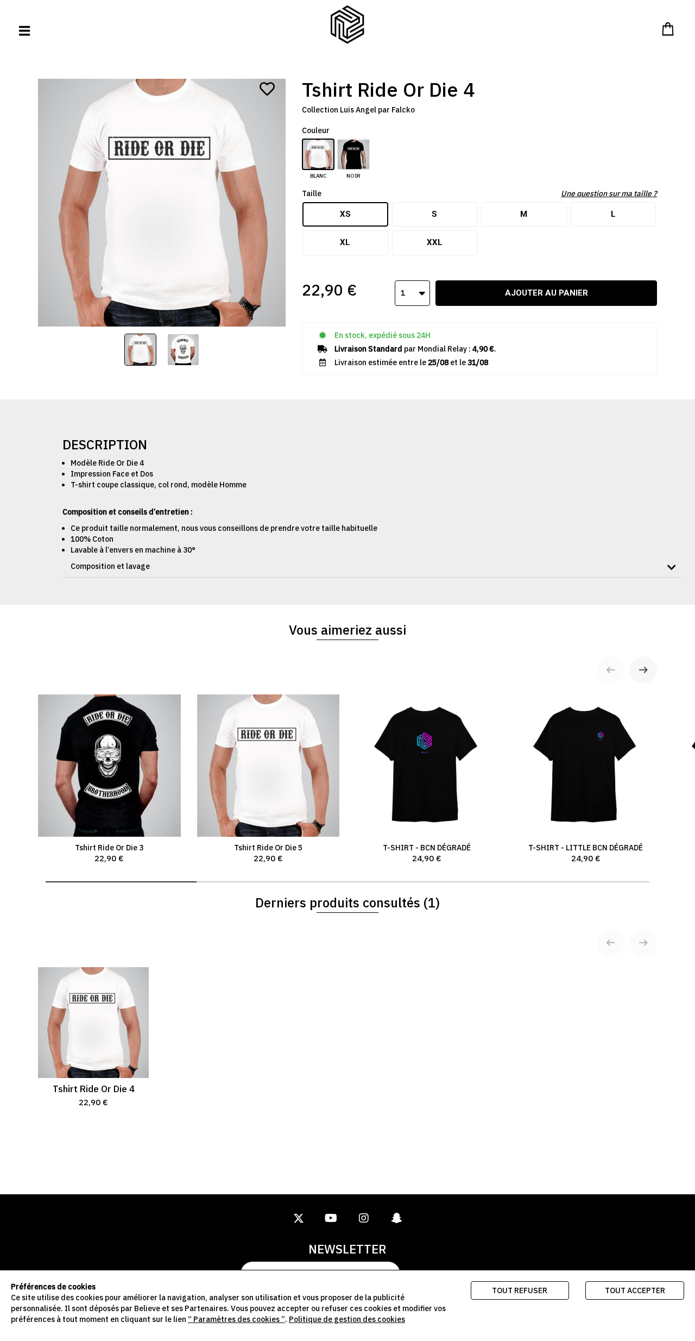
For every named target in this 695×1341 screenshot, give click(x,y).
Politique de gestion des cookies (347, 1319)
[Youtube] (331, 1218)
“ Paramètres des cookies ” (236, 1319)
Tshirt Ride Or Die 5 (268, 853)
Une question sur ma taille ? (609, 193)
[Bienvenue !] (347, 24)
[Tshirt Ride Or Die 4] (140, 349)
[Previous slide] (610, 670)
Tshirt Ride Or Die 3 (109, 853)
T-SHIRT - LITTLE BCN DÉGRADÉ (585, 853)
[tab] (371, 566)
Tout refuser (519, 1290)
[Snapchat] (396, 1218)
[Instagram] (364, 1218)
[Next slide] (643, 670)
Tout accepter (635, 1290)
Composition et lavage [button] (110, 566)
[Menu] (24, 30)
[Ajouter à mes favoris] (267, 89)
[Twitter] (298, 1218)
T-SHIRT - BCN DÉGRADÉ (427, 853)
